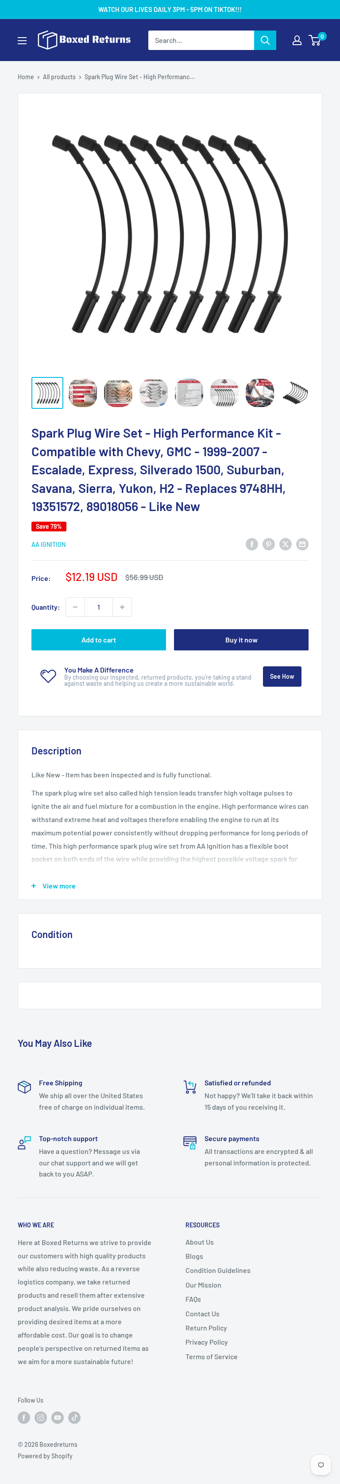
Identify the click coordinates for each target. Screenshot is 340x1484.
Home (26, 77)
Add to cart (98, 639)
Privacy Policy (206, 1342)
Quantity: (45, 607)
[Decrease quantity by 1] (75, 607)
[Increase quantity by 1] (122, 607)
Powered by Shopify (45, 1456)
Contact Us (202, 1313)
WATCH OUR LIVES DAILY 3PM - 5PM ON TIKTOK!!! (170, 9)
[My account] (297, 40)
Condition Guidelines (218, 1270)
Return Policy (206, 1327)
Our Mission (203, 1284)
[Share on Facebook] (252, 543)
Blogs (194, 1256)
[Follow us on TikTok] (74, 1417)
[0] (315, 40)
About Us (199, 1242)
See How (282, 676)
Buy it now (241, 639)
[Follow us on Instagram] (41, 1417)
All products (59, 77)
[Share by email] (302, 543)
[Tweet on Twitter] (285, 543)
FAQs (193, 1299)
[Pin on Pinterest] (269, 543)
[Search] (265, 40)
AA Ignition (48, 544)
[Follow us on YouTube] (57, 1417)
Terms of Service (211, 1356)
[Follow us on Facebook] (24, 1417)
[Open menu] (22, 40)
